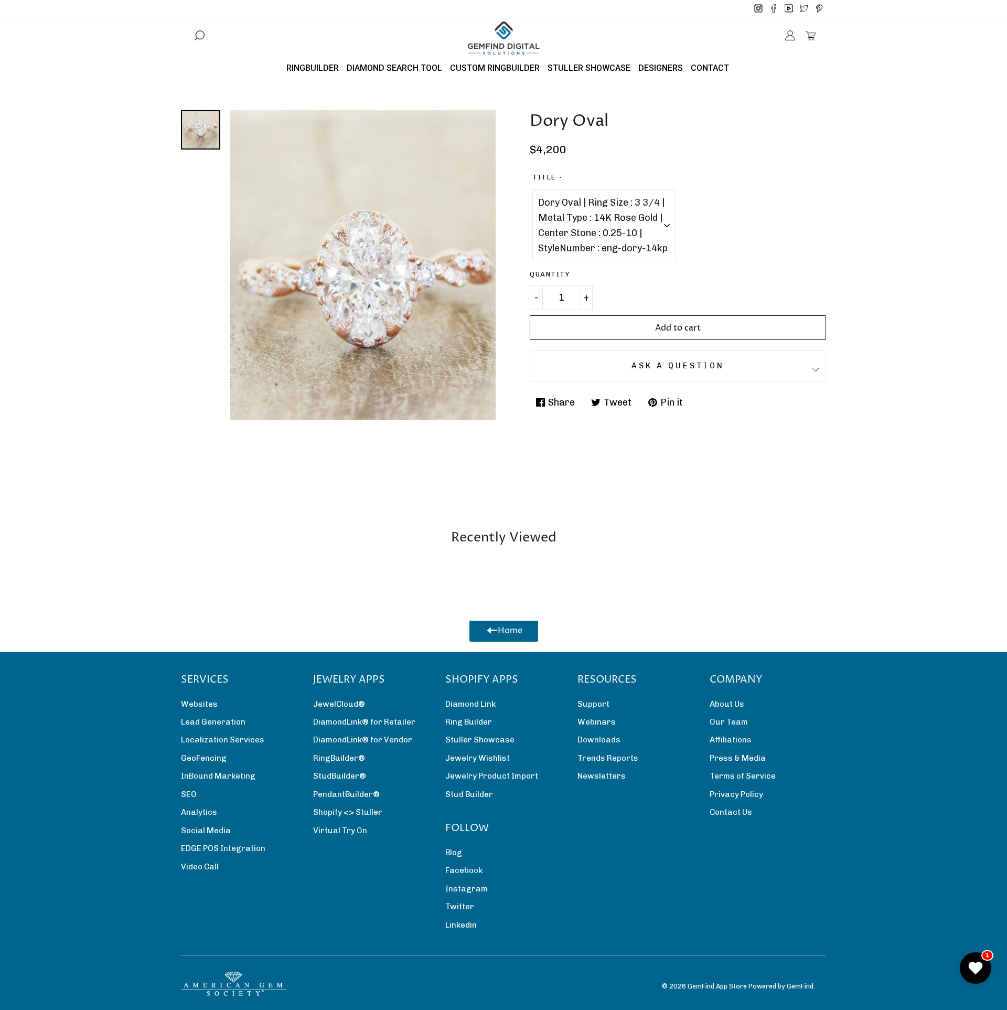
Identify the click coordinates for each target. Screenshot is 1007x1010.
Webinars (596, 722)
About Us (727, 704)
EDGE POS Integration (223, 848)
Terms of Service (743, 776)
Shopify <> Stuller (347, 812)
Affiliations (731, 740)
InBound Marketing (218, 776)
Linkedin (461, 925)
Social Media (206, 830)
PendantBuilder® (346, 794)
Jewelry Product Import (491, 776)
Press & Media (738, 758)
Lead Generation (213, 722)
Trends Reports (607, 758)
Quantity (550, 274)
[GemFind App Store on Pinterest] (819, 9)
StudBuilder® (339, 776)
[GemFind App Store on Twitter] (804, 9)
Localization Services (222, 740)
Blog (453, 852)
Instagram (466, 889)
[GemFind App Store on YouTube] (789, 9)
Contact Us (731, 812)
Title (544, 177)
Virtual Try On (340, 830)
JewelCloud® (339, 704)
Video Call (200, 866)
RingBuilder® (339, 758)
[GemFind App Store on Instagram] (758, 9)
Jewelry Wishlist (477, 758)
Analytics (199, 812)
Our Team (729, 722)
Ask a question (677, 365)
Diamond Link (470, 704)
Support (593, 704)
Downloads (598, 740)
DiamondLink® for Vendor (362, 740)
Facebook (464, 870)
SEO (189, 794)
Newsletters (601, 776)
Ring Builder (468, 722)
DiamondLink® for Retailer (364, 722)
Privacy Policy (736, 794)
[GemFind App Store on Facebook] (773, 9)
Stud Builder (469, 794)
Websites (199, 704)
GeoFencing (204, 758)
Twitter (459, 906)
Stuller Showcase (480, 740)
